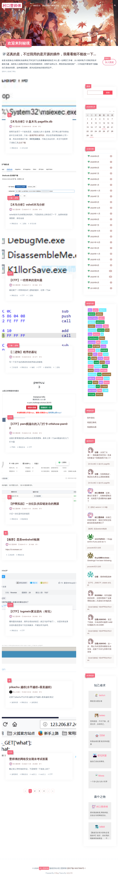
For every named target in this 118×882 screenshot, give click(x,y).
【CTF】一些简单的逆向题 (25, 280)
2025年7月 (100, 173)
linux (90, 334)
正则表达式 (92, 330)
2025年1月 (100, 184)
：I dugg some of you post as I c (99, 543)
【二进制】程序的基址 (23, 352)
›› (52, 791)
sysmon (99, 326)
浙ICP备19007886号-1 (76, 868)
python (95, 310)
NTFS (102, 362)
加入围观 (109, 61)
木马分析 (91, 394)
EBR (100, 354)
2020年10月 (100, 259)
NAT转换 (104, 370)
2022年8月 (100, 236)
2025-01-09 (27, 433)
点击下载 (22, 142)
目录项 (94, 358)
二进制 (105, 390)
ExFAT (106, 358)
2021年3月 (100, 248)
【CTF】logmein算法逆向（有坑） (31, 611)
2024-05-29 (27, 616)
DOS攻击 (99, 378)
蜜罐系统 (91, 322)
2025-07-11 (27, 285)
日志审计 (91, 326)
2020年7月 (100, 276)
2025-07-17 (27, 209)
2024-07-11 (23, 544)
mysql (96, 362)
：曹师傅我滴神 (99, 580)
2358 (36, 209)
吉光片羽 (69, 873)
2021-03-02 (27, 692)
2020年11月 (100, 253)
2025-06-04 (27, 357)
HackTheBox (92, 318)
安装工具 (101, 330)
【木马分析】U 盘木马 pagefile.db (30, 121)
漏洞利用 (91, 314)
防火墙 (106, 378)
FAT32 (106, 354)
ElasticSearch (93, 338)
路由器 (90, 370)
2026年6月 (90, 106)
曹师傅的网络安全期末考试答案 (28, 759)
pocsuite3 (91, 342)
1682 (36, 285)
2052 (36, 616)
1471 (36, 357)
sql (102, 334)
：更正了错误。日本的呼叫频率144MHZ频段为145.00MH (99, 626)
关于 (83, 5)
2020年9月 (100, 265)
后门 (97, 350)
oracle (90, 362)
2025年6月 (100, 179)
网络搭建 (55, 5)
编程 (98, 342)
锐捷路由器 (91, 427)
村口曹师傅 (12, 5)
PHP (90, 382)
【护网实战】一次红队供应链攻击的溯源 (34, 503)
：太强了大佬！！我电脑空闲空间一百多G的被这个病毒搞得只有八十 (99, 458)
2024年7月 (100, 196)
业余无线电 (92, 390)
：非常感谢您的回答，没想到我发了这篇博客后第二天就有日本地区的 (99, 602)
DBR (107, 362)
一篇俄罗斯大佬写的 (36, 135)
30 (92, 135)
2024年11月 (100, 190)
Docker (106, 382)
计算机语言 (65, 5)
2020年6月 (100, 282)
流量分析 (91, 378)
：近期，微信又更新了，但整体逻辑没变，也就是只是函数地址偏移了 (99, 499)
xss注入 (104, 342)
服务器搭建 (100, 322)
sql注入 (101, 318)
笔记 (89, 346)
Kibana (102, 338)
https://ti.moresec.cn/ (14, 549)
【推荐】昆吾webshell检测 (22, 539)
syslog (103, 346)
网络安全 (37, 5)
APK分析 (99, 394)
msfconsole (106, 374)
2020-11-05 (27, 764)
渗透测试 (99, 314)
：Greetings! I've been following (99, 562)
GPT (95, 354)
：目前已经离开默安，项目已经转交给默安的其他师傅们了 (99, 523)
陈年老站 (91, 417)
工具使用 (91, 386)
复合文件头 (92, 374)
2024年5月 (100, 202)
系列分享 (75, 5)
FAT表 (100, 358)
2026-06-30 (27, 126)
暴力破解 (96, 346)
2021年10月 (100, 242)
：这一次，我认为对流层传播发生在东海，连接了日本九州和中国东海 (99, 651)
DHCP (97, 370)
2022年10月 (100, 230)
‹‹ (25, 791)
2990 (36, 764)
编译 (100, 382)
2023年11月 (100, 213)
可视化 (105, 326)
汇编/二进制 (13, 197)
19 (104, 127)
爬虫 (89, 310)
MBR (90, 354)
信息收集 (91, 350)
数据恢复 (46, 5)
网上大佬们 (16, 692)
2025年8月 (100, 167)
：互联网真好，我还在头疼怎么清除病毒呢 (99, 478)
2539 (36, 433)
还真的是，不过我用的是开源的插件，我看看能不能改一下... (51, 54)
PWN (99, 390)
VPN (107, 330)
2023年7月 (100, 225)
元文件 (90, 366)
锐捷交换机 (91, 422)
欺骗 (99, 374)
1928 (32, 544)
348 (35, 126)
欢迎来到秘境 (19, 43)
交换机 (105, 366)
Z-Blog (56, 873)
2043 (36, 508)
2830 (36, 692)
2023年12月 (100, 207)
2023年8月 (100, 219)
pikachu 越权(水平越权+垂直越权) (30, 687)
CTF (10, 273)
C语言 (95, 382)
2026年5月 (100, 162)
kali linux (96, 334)
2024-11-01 (27, 508)
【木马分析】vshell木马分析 (27, 204)
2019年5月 (100, 288)
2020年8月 (100, 271)
